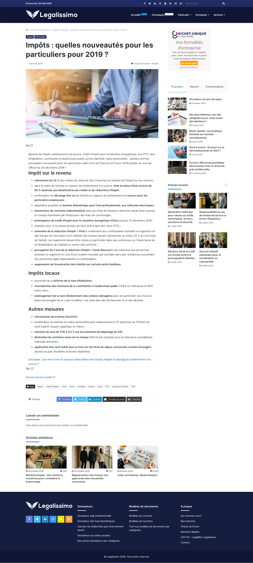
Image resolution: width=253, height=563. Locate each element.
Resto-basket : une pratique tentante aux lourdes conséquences (205, 134)
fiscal (72, 386)
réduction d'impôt (120, 386)
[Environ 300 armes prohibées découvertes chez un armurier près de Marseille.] (177, 167)
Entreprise (201, 14)
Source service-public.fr (40, 377)
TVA (133, 386)
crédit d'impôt (52, 386)
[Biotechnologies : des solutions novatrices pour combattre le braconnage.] (46, 457)
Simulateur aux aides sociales (93, 535)
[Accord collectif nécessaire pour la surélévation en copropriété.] (213, 240)
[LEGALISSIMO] (51, 14)
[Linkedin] (154, 3)
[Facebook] (144, 3)
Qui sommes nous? (191, 515)
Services (218, 14)
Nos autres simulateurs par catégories (98, 540)
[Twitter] (149, 3)
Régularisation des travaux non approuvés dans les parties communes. (90, 478)
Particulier (183, 14)
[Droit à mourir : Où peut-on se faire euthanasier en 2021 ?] (177, 152)
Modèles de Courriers (141, 521)
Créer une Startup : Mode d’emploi (137, 475)
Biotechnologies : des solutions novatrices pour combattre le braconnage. (44, 478)
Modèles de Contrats (140, 515)
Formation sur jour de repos (205, 99)
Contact (185, 542)
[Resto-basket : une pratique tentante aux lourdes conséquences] (177, 135)
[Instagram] (160, 3)
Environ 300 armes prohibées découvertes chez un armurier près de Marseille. (207, 166)
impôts (91, 386)
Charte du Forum (190, 526)
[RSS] (170, 3)
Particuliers (44, 29)
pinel (100, 386)
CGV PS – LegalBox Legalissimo (198, 537)
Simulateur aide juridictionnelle (94, 515)
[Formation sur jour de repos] (177, 104)
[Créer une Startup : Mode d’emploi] (138, 457)
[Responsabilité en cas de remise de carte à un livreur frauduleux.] (213, 201)
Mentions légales (190, 531)
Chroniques (162, 14)
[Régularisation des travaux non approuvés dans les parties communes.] (92, 457)
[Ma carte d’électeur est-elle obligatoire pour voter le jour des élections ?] (177, 119)
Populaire (177, 86)
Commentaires (215, 86)
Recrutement (188, 521)
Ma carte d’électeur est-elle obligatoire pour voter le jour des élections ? (206, 118)
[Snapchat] (165, 3)
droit (64, 386)
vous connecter (47, 425)
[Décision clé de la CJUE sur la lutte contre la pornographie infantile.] (182, 240)
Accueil (32, 29)
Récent (194, 86)
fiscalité (81, 386)
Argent (55, 29)
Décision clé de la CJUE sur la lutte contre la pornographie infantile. (181, 255)
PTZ (107, 386)
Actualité (138, 14)
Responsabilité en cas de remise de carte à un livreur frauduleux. (212, 215)
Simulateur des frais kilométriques (96, 521)
